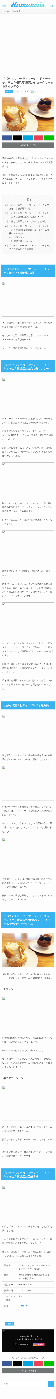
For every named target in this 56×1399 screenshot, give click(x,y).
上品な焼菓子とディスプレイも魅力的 (27, 221)
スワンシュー (20, 237)
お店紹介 (8, 91)
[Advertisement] (28, 43)
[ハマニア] (28, 4)
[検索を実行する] (51, 1384)
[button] (7, 137)
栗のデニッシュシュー (24, 241)
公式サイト (24, 1306)
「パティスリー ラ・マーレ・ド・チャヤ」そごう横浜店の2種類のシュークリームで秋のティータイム (30, 230)
